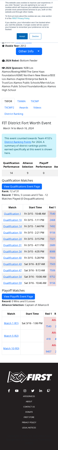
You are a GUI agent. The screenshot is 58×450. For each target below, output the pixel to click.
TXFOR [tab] (8, 101)
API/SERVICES (29, 396)
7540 (52, 213)
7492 (52, 226)
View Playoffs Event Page (18, 296)
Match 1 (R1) (11, 323)
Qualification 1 (12, 213)
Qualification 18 (12, 232)
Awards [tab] (23, 107)
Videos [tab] (37, 107)
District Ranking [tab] (13, 114)
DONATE (29, 412)
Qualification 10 (12, 220)
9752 (52, 276)
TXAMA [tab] (21, 101)
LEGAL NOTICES (29, 427)
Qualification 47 (12, 270)
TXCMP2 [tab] (9, 107)
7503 (52, 257)
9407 (48, 351)
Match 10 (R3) (11, 348)
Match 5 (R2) (11, 336)
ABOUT (29, 401)
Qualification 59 (12, 283)
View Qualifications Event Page (22, 186)
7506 (52, 270)
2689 (52, 245)
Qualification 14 (12, 226)
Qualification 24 (12, 239)
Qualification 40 (12, 257)
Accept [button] (22, 36)
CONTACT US (29, 406)
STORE (29, 417)
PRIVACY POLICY (29, 422)
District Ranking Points (17, 142)
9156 (52, 232)
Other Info (27, 51)
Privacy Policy (20, 18)
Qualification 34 (12, 251)
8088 (52, 251)
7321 (52, 239)
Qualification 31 (12, 245)
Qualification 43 (12, 264)
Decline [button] (35, 36)
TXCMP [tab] (35, 101)
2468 (52, 220)
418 (48, 339)
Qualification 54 (12, 276)
